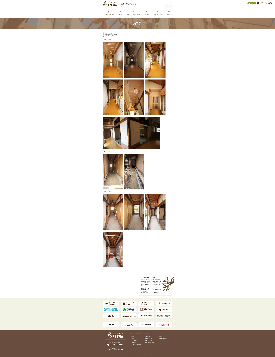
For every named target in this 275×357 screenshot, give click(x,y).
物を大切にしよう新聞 (136, 344)
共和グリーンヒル (149, 338)
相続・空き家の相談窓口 (150, 342)
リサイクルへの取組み (150, 334)
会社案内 (161, 333)
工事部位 (134, 342)
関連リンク (161, 336)
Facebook (161, 334)
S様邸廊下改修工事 (111, 35)
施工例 (132, 336)
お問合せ (252, 3)
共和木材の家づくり (135, 333)
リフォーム (134, 340)
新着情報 (147, 333)
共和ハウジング (148, 340)
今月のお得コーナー (149, 336)
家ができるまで (134, 334)
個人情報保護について (164, 338)
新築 (133, 338)
